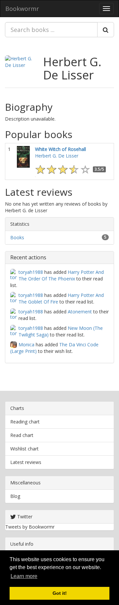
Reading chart (25, 421)
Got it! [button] (60, 593)
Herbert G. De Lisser (72, 68)
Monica (26, 344)
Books (17, 237)
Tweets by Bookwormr (30, 527)
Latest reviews (25, 462)
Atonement (80, 311)
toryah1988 (31, 272)
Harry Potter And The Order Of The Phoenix (61, 275)
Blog (15, 496)
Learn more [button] (24, 576)
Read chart (21, 435)
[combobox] (51, 29)
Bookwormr (22, 9)
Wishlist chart (24, 449)
